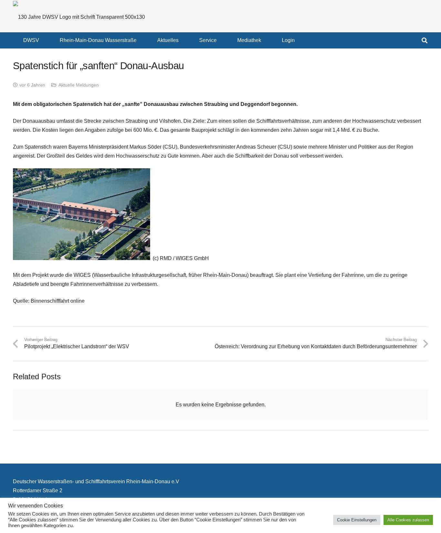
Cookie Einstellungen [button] (356, 519)
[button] (44, 40)
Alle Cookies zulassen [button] (408, 519)
